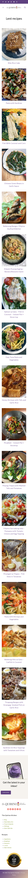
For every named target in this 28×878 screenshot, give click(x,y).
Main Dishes (7, 847)
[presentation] (14, 44)
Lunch (6, 845)
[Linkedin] (14, 2)
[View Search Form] (25, 7)
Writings (6, 826)
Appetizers (7, 839)
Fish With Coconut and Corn (14, 143)
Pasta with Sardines (14, 103)
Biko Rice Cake (14, 63)
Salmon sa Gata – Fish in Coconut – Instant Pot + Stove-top (14, 314)
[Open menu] (3, 7)
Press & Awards (8, 824)
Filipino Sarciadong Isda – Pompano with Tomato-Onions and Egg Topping (14, 531)
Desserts (7, 843)
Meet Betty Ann (8, 822)
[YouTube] (17, 2)
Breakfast (7, 841)
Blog (5, 819)
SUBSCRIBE (6, 792)
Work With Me (8, 828)
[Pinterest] (6, 2)
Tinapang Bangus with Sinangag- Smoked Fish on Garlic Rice (14, 705)
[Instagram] (11, 2)
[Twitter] (8, 2)
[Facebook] (3, 2)
